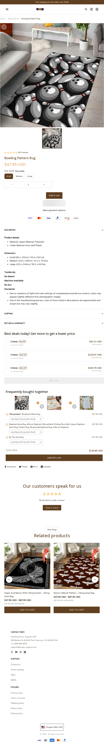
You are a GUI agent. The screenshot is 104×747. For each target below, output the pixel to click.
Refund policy (17, 713)
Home (2, 18)
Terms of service (18, 698)
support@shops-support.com (23, 647)
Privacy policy (17, 693)
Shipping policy (17, 703)
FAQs (13, 675)
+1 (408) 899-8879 (19, 643)
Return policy (16, 708)
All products (13, 18)
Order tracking (17, 669)
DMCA (13, 680)
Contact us (15, 664)
